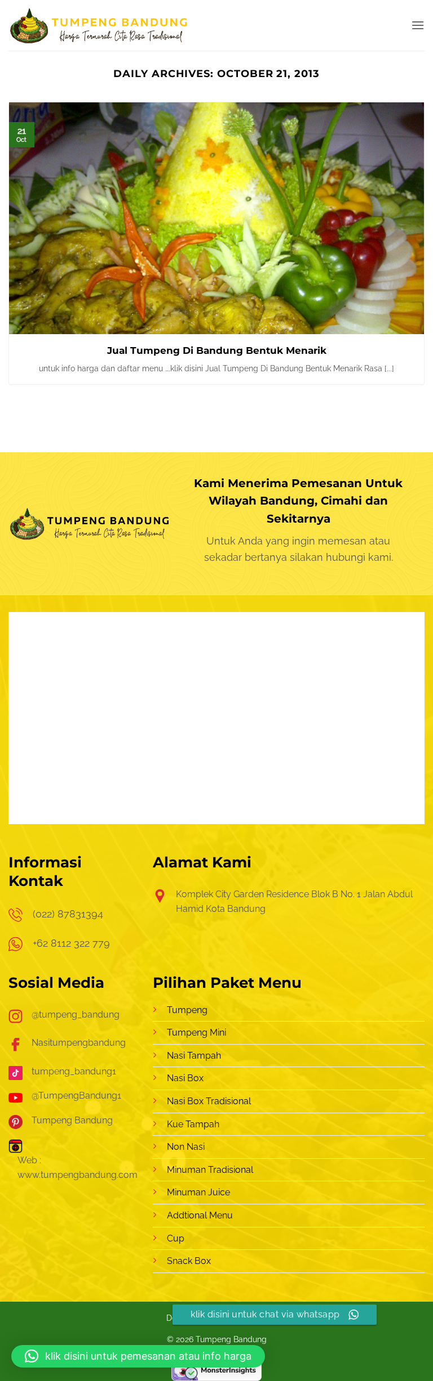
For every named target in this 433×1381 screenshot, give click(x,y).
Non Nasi (186, 1146)
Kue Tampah (193, 1124)
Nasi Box (185, 1078)
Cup (175, 1238)
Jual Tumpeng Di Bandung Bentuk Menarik (216, 350)
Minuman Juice (198, 1192)
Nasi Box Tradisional (209, 1101)
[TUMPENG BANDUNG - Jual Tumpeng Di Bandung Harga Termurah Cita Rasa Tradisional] (99, 25)
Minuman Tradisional (210, 1169)
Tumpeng (187, 1010)
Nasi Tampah (194, 1055)
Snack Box (189, 1261)
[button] (418, 25)
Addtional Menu (200, 1215)
